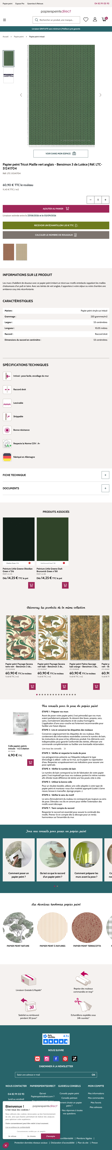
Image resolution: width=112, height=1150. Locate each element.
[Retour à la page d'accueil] (56, 11)
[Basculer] (105, 475)
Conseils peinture (69, 1098)
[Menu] (7, 20)
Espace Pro (19, 3)
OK (93, 1074)
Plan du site (83, 1142)
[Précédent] (21, 95)
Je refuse (12, 1136)
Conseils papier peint (69, 1093)
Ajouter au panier (53, 208)
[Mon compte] (95, 20)
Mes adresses (96, 1107)
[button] (5, 1145)
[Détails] (31, 585)
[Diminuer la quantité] (90, 200)
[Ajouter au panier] (32, 686)
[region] (56, 102)
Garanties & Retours (35, 3)
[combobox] (56, 19)
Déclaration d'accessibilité (62, 1142)
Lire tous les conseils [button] (52, 748)
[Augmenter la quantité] (105, 200)
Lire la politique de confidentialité (17, 1127)
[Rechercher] (36, 19)
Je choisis (31, 1136)
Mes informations (96, 1093)
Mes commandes (96, 1098)
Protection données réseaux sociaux (31, 1142)
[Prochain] (100, 95)
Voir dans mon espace (58, 153)
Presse (95, 1142)
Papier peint (7, 3)
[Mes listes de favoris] (86, 20)
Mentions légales (84, 1138)
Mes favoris (96, 1102)
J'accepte (50, 1136)
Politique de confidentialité (61, 1138)
